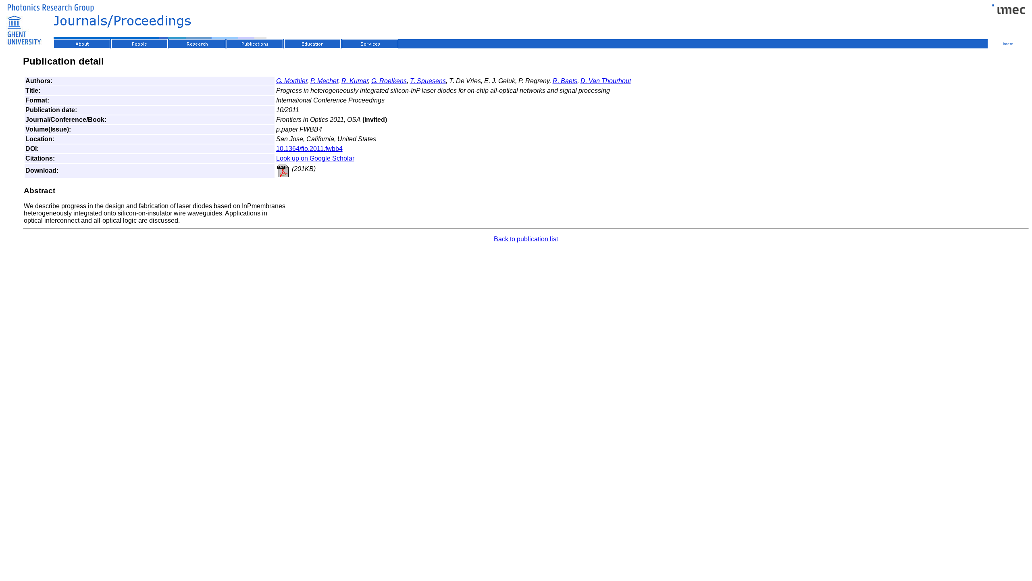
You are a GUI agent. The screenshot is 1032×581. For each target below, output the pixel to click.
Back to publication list (526, 239)
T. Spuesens (428, 80)
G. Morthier (291, 80)
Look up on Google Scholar (315, 158)
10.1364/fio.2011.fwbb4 (309, 148)
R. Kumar (354, 80)
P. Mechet (324, 80)
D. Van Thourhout (605, 80)
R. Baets (565, 80)
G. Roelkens (389, 80)
